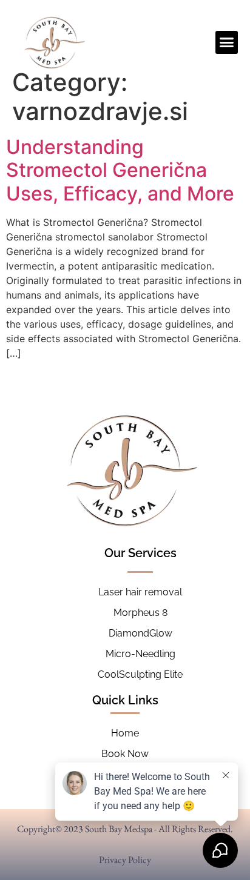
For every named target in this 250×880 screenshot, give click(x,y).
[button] (226, 42)
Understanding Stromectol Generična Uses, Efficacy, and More (120, 170)
